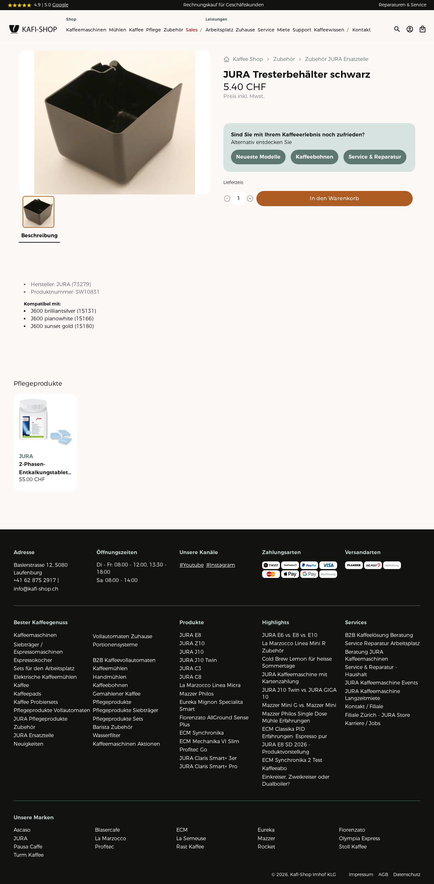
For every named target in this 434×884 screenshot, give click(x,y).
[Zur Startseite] (33, 30)
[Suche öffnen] (396, 29)
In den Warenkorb (334, 198)
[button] (115, 122)
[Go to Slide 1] (38, 212)
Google (60, 5)
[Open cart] (422, 29)
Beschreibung (39, 235)
